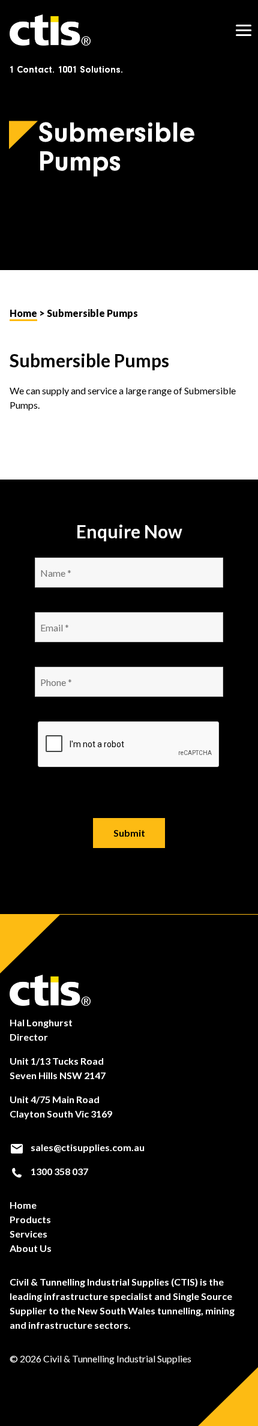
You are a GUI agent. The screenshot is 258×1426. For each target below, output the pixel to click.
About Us (31, 1248)
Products (30, 1219)
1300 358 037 (58, 1171)
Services (28, 1233)
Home (23, 313)
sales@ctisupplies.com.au (87, 1147)
